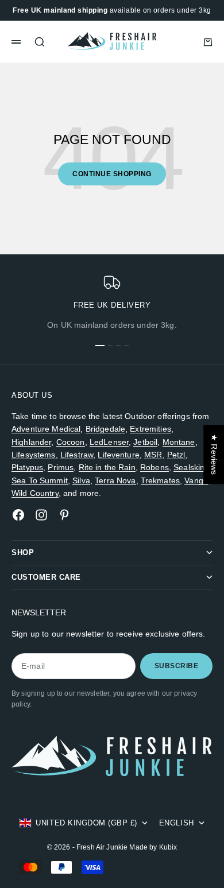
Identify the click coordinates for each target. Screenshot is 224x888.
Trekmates (160, 480)
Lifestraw (76, 454)
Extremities (150, 428)
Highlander (31, 442)
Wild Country (35, 493)
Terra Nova (115, 480)
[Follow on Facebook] (18, 515)
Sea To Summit (39, 480)
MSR (153, 454)
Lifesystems (33, 454)
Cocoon (70, 442)
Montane (179, 442)
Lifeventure (119, 454)
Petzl (176, 454)
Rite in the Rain (107, 467)
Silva (81, 480)
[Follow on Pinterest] (64, 515)
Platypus (27, 467)
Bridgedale (105, 428)
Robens (154, 467)
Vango (196, 480)
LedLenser (109, 442)
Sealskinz (190, 467)
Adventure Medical (45, 428)
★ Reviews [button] (214, 454)
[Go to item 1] (100, 345)
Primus (61, 467)
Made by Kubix (153, 847)
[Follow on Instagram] (41, 515)
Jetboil (145, 442)
